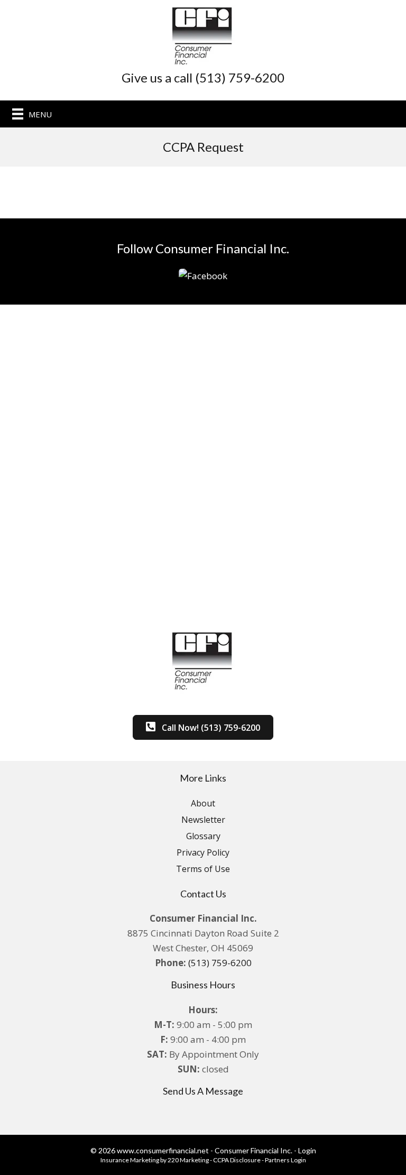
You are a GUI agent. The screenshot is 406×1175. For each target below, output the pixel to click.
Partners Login (285, 1160)
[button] (203, 275)
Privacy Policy (203, 852)
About (203, 803)
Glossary (203, 836)
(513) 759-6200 (220, 963)
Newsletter (203, 819)
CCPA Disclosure (237, 1160)
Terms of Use (203, 869)
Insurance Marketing (129, 1160)
